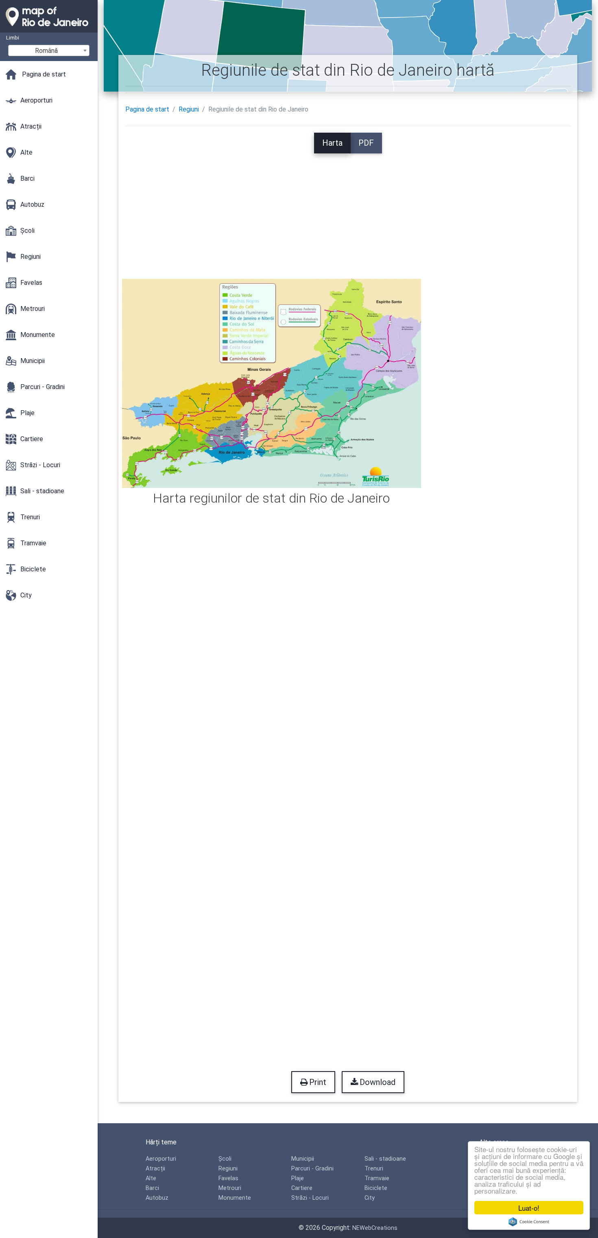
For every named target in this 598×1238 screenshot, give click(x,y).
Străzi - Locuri (310, 1197)
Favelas (228, 1178)
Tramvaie (376, 1178)
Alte (151, 1178)
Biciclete (375, 1188)
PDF (366, 143)
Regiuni (189, 109)
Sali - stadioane (385, 1158)
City (369, 1197)
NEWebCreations (374, 1228)
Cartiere (301, 1188)
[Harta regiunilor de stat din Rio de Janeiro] (271, 383)
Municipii (302, 1158)
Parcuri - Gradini (312, 1168)
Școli (224, 1158)
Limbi (12, 38)
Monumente (234, 1197)
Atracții (155, 1168)
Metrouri (229, 1188)
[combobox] (48, 50)
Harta (332, 143)
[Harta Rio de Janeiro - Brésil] (49, 28)
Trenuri (373, 1168)
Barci (152, 1188)
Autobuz (157, 1197)
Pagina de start (147, 109)
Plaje (297, 1178)
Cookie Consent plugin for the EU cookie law (529, 1221)
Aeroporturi (161, 1158)
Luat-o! (528, 1208)
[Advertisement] (348, 210)
